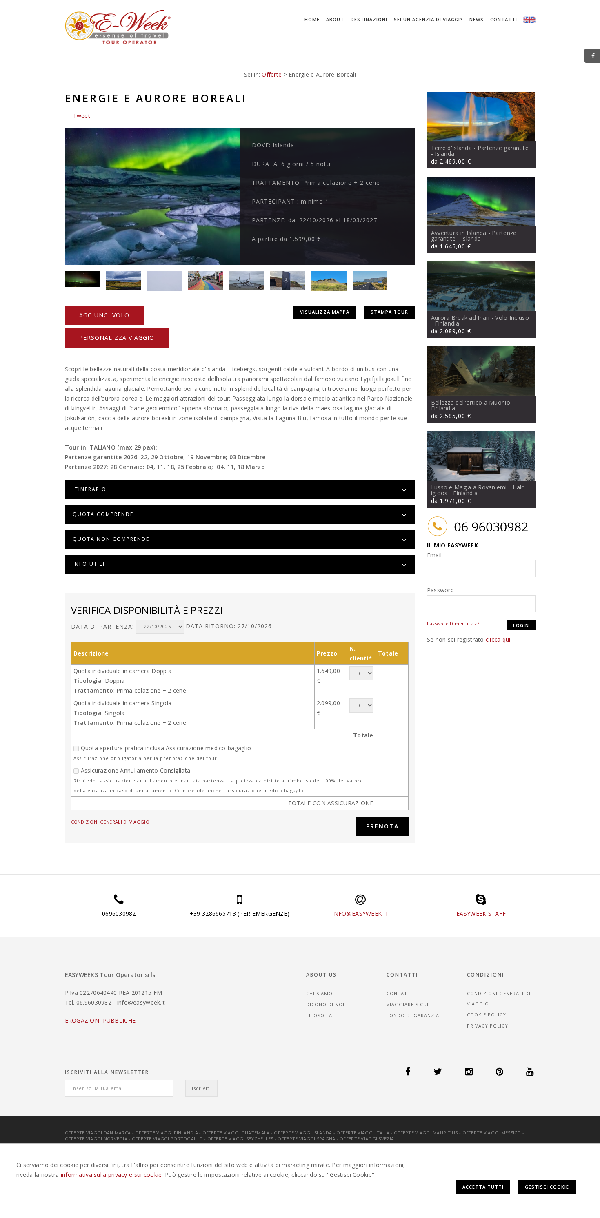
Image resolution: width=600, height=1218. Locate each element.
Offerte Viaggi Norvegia (96, 1139)
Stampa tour (389, 312)
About (335, 19)
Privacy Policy (487, 1026)
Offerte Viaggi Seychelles (240, 1139)
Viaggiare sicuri (409, 1004)
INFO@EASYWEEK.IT (360, 913)
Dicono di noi (325, 1004)
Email (434, 555)
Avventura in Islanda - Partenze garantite (474, 235)
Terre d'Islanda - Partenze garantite (480, 148)
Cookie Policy (486, 1015)
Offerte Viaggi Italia (362, 1132)
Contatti (503, 19)
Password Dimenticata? (453, 623)
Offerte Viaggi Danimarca (98, 1132)
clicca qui (498, 639)
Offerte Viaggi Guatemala (236, 1132)
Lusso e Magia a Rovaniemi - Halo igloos (478, 490)
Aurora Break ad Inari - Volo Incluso (480, 317)
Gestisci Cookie (547, 1187)
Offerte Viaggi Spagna (306, 1139)
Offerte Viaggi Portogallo (167, 1139)
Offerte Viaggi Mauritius (426, 1132)
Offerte (272, 74)
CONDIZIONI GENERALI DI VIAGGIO (110, 822)
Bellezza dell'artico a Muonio (470, 402)
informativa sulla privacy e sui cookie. (112, 1174)
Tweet (81, 116)
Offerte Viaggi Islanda (303, 1132)
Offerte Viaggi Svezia (367, 1139)
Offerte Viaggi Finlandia (166, 1132)
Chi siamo (319, 993)
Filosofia (319, 1015)
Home (312, 19)
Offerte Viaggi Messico (491, 1132)
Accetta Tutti (483, 1187)
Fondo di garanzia (413, 1015)
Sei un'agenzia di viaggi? (428, 19)
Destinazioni (369, 19)
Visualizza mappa (324, 312)
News (476, 19)
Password (440, 590)
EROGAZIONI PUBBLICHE (100, 1020)
